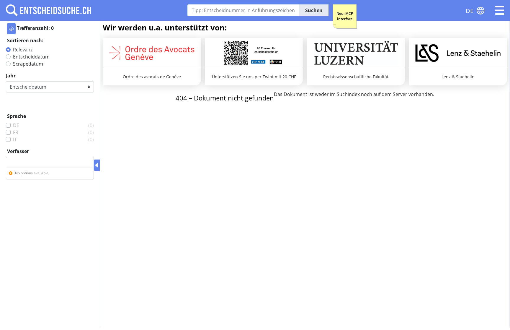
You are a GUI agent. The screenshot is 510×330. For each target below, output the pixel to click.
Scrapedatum (28, 64)
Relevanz (22, 49)
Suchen (314, 10)
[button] (499, 10)
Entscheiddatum (31, 56)
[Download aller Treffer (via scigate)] (11, 28)
